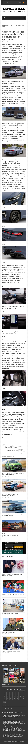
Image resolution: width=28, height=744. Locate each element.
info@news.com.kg (10, 734)
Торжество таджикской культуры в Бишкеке (11, 651)
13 (14, 695)
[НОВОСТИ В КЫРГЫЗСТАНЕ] (14, 11)
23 (23, 697)
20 (14, 697)
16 (23, 695)
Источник (5, 437)
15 (20, 695)
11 (7, 695)
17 (4, 697)
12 (11, 695)
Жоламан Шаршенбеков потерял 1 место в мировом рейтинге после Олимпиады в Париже (14, 445)
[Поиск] (20, 2)
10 (4, 695)
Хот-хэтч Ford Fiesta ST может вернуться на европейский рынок (13, 474)
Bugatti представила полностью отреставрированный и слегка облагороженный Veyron (10, 494)
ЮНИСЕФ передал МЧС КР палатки (10, 613)
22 (20, 697)
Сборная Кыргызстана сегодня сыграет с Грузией (13, 594)
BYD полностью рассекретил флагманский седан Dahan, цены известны (13, 534)
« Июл (4, 702)
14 (17, 695)
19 (11, 697)
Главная (6, 24)
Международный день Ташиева (9, 632)
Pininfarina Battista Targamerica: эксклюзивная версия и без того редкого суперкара (14, 451)
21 (17, 697)
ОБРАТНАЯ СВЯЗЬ (7, 708)
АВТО (10, 24)
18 (7, 697)
